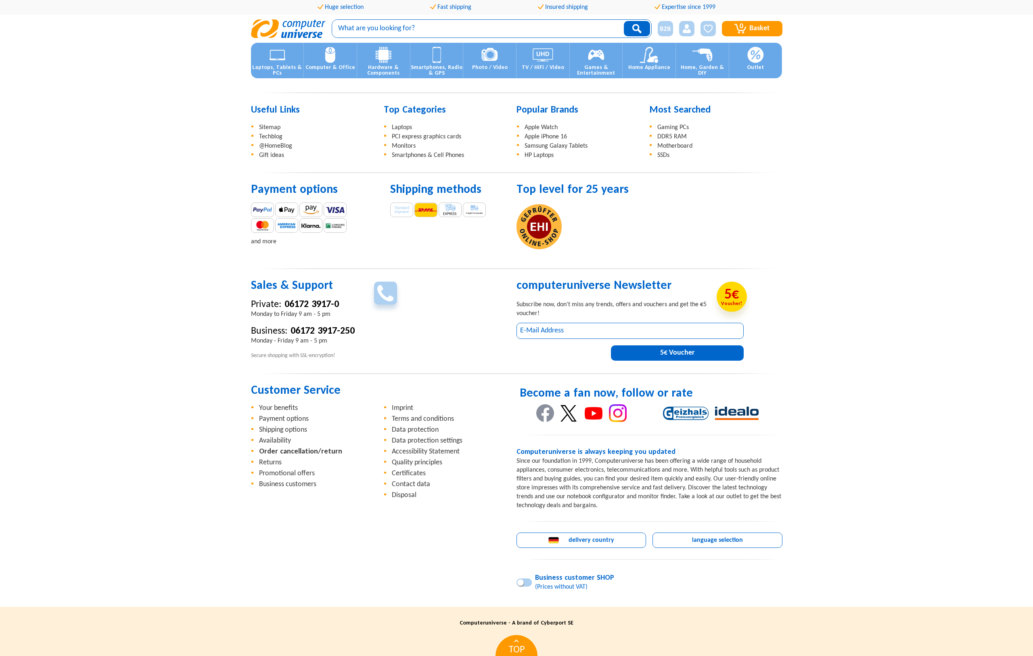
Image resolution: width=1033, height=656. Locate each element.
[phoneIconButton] (385, 293)
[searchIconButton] (637, 28)
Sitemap (269, 127)
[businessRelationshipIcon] (665, 28)
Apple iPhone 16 (546, 137)
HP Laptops (539, 155)
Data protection (415, 430)
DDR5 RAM (672, 137)
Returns (270, 462)
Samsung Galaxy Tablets (556, 146)
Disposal (404, 495)
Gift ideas (271, 155)
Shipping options (283, 430)
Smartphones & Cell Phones (428, 155)
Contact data (411, 484)
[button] (662, 29)
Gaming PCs (673, 127)
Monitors (404, 146)
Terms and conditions (423, 419)
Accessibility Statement (426, 451)
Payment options (284, 419)
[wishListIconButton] (708, 28)
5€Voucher (677, 353)
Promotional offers (287, 473)
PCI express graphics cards (426, 137)
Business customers (287, 484)
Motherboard (674, 146)
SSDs (663, 155)
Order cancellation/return (300, 451)
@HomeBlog (275, 146)
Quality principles (417, 462)
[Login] (686, 28)
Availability (275, 441)
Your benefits (278, 408)
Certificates (409, 473)
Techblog (270, 137)
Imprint (402, 408)
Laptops (402, 127)
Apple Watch (541, 127)
